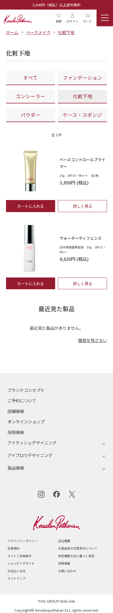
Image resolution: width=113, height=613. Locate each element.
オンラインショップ (25, 421)
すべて (30, 77)
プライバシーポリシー (22, 541)
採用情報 (15, 432)
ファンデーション (82, 77)
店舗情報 (15, 411)
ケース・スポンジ (82, 114)
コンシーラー (30, 96)
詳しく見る (82, 206)
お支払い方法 (16, 571)
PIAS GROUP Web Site (56, 601)
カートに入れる (30, 206)
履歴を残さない (92, 340)
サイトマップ (16, 578)
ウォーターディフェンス (80, 238)
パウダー (30, 114)
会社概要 (64, 541)
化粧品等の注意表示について (77, 548)
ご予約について (21, 400)
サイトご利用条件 (19, 556)
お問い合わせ (67, 571)
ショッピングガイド (21, 563)
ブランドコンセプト (25, 390)
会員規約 (13, 548)
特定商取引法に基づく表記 (76, 556)
